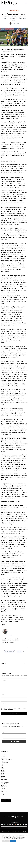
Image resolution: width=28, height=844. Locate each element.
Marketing (3, 770)
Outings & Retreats (5, 782)
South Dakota (4, 786)
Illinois (2, 764)
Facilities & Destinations (14, 10)
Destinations (3, 758)
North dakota (4, 779)
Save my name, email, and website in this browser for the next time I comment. (13, 709)
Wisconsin (3, 794)
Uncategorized (4, 791)
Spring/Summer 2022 (9, 651)
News (2, 777)
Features (3, 761)
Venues (2, 792)
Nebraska (3, 776)
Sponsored (3, 788)
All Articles (3, 755)
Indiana (2, 765)
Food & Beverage (4, 762)
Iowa (2, 767)
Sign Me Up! (14, 742)
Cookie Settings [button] (5, 841)
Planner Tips (3, 785)
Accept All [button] (13, 841)
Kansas (2, 768)
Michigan (3, 771)
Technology (3, 789)
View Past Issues (6, 800)
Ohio (2, 780)
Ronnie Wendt (16, 23)
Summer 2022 (19, 651)
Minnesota (3, 773)
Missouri (2, 774)
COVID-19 (3, 756)
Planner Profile (4, 783)
